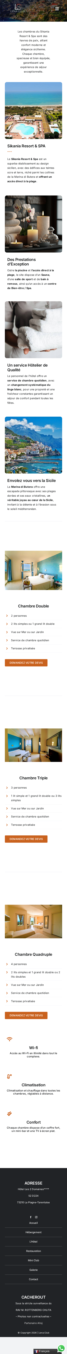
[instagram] (36, 1217)
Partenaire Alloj (33, 1323)
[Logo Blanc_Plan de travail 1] (17, 3)
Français (43, 1351)
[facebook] (31, 1217)
